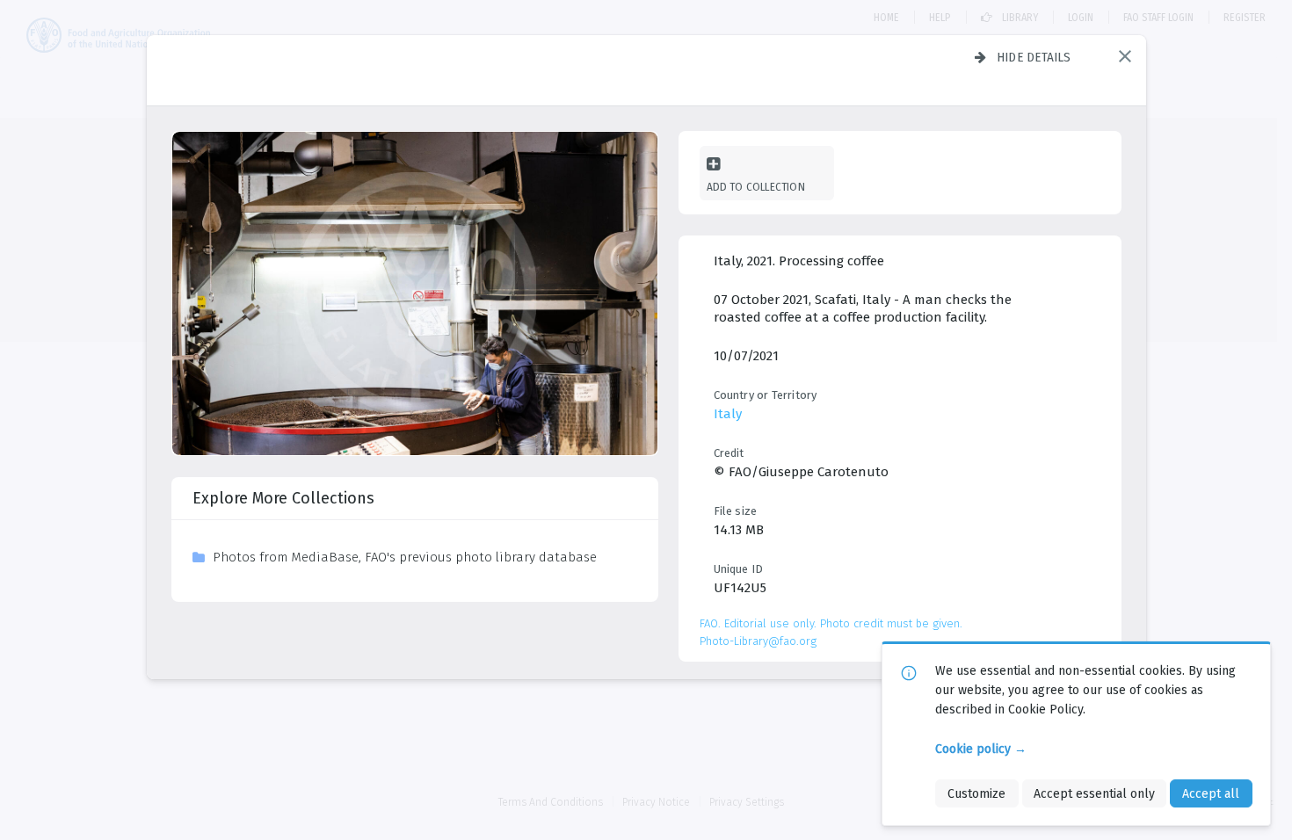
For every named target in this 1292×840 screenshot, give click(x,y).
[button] (1125, 56)
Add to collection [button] (756, 186)
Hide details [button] (1034, 57)
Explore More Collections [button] (283, 498)
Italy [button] (728, 414)
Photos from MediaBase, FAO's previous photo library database (405, 557)
